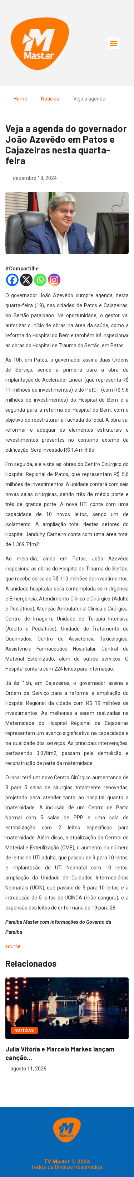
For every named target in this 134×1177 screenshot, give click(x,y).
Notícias (50, 99)
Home (20, 99)
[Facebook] (12, 280)
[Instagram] (54, 280)
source (13, 946)
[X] (26, 280)
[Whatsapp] (40, 280)
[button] (113, 43)
